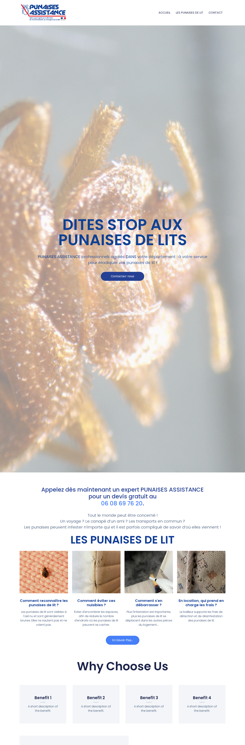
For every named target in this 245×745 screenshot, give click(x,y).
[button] (122, 276)
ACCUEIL (164, 13)
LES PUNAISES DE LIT (189, 13)
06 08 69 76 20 (122, 503)
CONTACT (216, 13)
